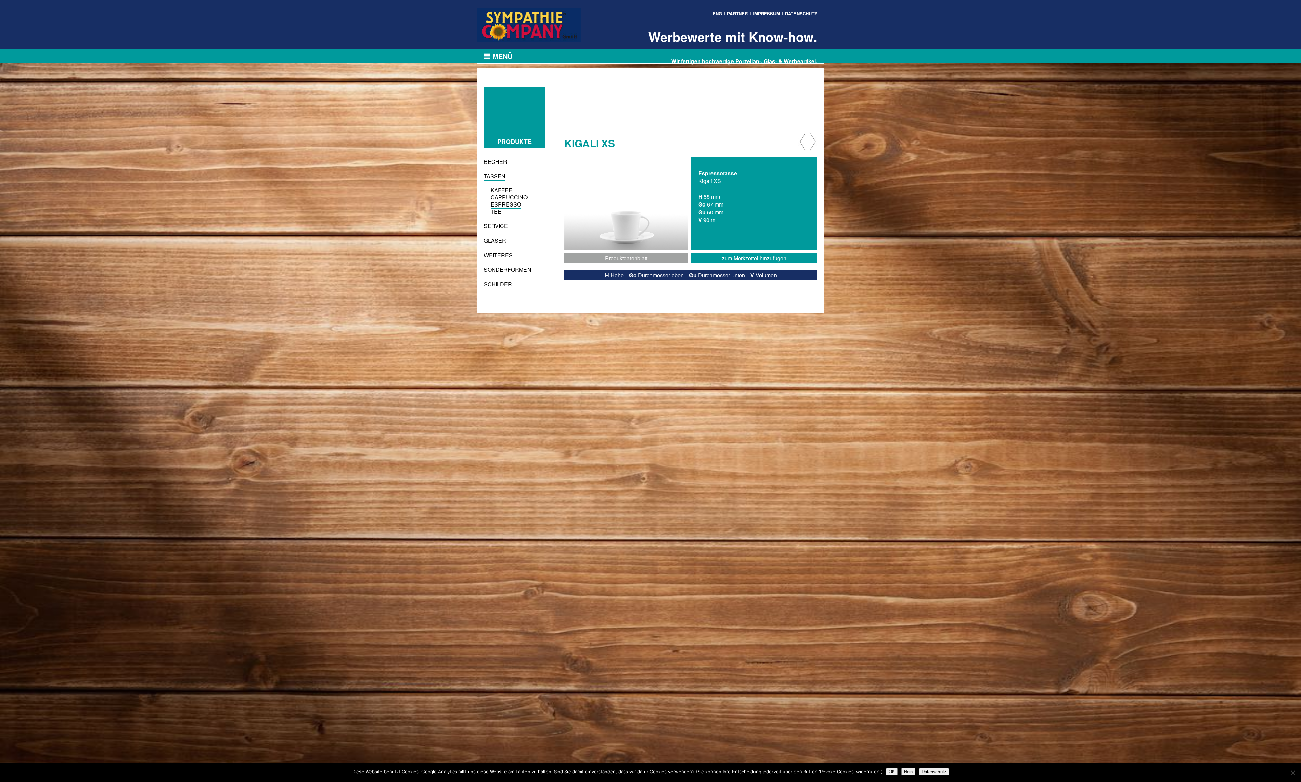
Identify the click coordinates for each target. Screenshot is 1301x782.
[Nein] (1292, 772)
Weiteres (498, 255)
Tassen (494, 176)
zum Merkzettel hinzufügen (754, 258)
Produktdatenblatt (626, 258)
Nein (908, 771)
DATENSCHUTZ (801, 13)
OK (892, 771)
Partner (737, 13)
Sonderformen (507, 270)
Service (496, 226)
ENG (717, 13)
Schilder (498, 284)
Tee (496, 211)
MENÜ (502, 56)
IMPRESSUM (766, 13)
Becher (495, 162)
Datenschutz (934, 771)
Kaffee (501, 190)
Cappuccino (509, 197)
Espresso (506, 204)
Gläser (495, 240)
